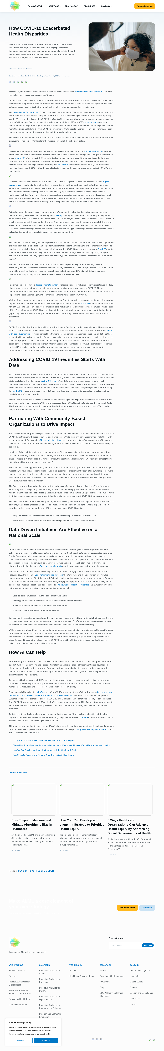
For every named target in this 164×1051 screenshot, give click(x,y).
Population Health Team (20, 999)
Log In (133, 1004)
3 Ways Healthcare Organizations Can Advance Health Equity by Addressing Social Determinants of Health (61, 745)
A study (58, 215)
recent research (91, 122)
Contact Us (135, 999)
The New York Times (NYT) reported (73, 584)
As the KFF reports (50, 381)
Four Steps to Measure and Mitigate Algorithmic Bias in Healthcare (43, 755)
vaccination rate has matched (49, 574)
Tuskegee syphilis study (51, 566)
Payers (12, 976)
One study (85, 303)
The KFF (102, 249)
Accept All (46, 1040)
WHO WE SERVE (16, 965)
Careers (133, 987)
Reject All (20, 1040)
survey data (63, 164)
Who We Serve (35, 6)
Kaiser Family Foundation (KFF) (27, 112)
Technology (71, 6)
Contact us (147, 908)
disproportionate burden (46, 284)
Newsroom (105, 982)
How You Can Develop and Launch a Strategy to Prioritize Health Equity (45, 750)
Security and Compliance (141, 993)
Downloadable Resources (111, 976)
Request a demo (145, 6)
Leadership (135, 976)
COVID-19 (23, 871)
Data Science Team (18, 1005)
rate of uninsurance (93, 151)
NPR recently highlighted (50, 440)
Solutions (54, 6)
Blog (102, 987)
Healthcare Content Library (81, 976)
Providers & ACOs (17, 970)
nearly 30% (17, 391)
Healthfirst (40, 692)
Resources (90, 6)
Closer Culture (136, 982)
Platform (73, 970)
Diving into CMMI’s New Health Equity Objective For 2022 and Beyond (44, 740)
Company (106, 6)
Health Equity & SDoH (41, 871)
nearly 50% (20, 158)
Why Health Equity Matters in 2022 (93, 729)
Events (103, 970)
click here (83, 717)
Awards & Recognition (140, 970)
